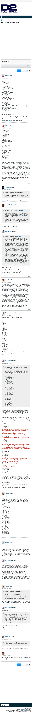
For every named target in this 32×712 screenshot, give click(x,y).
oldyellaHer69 (8, 205)
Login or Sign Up (26, 1)
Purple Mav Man (9, 653)
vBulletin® (24, 709)
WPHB (7, 75)
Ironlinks (7, 542)
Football (9, 20)
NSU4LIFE (8, 636)
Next (28, 70)
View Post (22, 192)
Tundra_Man (8, 187)
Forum (5, 20)
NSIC (14, 20)
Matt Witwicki (8, 231)
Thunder (7, 279)
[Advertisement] (16, 40)
